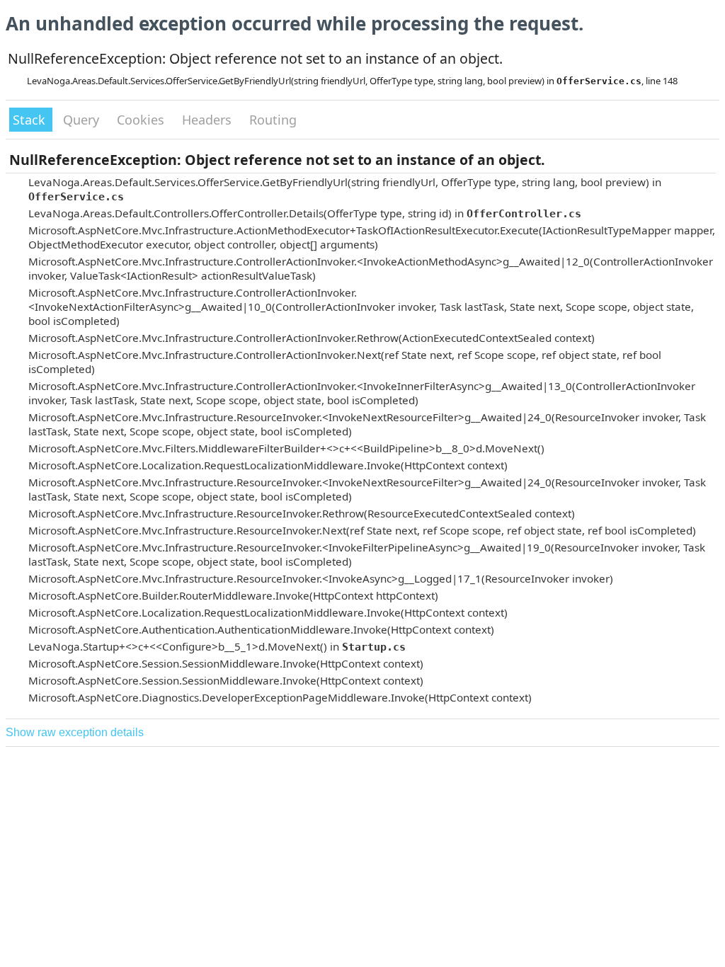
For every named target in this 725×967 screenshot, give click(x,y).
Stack (31, 119)
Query (83, 119)
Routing (273, 119)
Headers (208, 119)
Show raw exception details (75, 732)
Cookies (142, 119)
